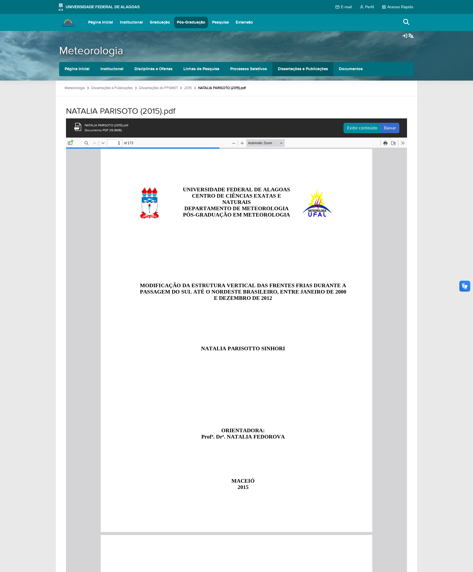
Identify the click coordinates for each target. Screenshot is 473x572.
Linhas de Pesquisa (201, 69)
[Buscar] (406, 22)
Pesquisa (220, 22)
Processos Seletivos (248, 69)
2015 (188, 88)
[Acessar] (405, 36)
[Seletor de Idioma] (411, 36)
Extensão (244, 22)
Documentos (351, 69)
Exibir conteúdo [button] (362, 128)
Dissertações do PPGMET (158, 88)
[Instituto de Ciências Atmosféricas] (68, 22)
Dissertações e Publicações (303, 69)
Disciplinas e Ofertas (153, 69)
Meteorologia (91, 50)
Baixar (390, 128)
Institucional (131, 22)
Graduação (160, 22)
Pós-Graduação (191, 22)
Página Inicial (100, 22)
